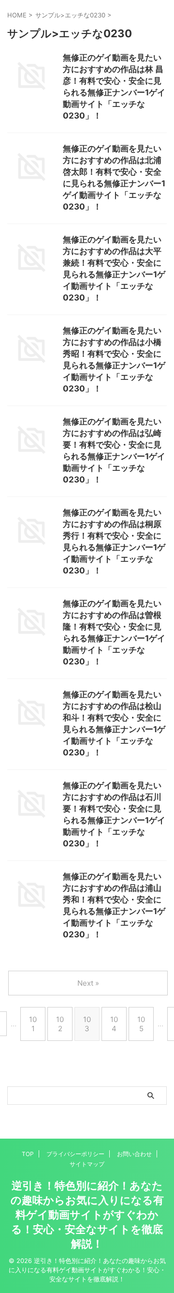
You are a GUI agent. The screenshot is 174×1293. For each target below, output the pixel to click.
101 (33, 1024)
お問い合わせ (134, 1154)
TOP (28, 1154)
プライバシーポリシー (75, 1154)
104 (114, 1024)
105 (141, 1024)
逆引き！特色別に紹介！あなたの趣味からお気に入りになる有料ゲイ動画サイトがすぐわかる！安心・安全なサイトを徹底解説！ (87, 1214)
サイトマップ (87, 1164)
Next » (88, 983)
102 (60, 1024)
